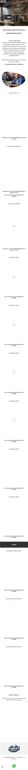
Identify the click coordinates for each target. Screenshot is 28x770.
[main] (14, 31)
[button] (1, 2)
